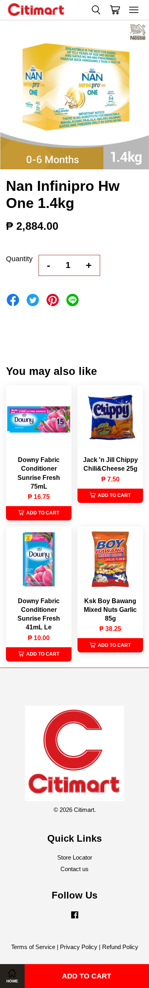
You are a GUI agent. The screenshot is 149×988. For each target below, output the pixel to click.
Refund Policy (120, 946)
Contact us (74, 869)
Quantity (19, 259)
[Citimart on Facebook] (74, 918)
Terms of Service (33, 946)
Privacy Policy (78, 946)
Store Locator (74, 857)
